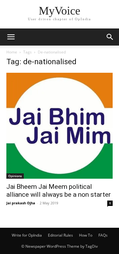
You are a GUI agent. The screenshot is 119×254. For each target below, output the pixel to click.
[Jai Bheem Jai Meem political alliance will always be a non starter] (59, 126)
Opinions (15, 176)
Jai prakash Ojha (20, 203)
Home (11, 52)
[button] (11, 37)
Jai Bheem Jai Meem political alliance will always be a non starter (58, 190)
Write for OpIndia (27, 235)
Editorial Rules (60, 235)
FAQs (103, 235)
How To (85, 235)
